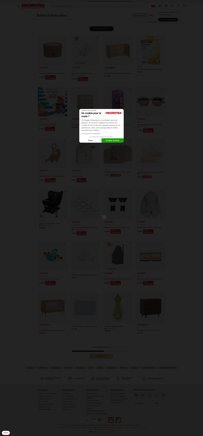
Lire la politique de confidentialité (90, 133)
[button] (6, 433)
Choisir (90, 140)
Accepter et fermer (112, 140)
